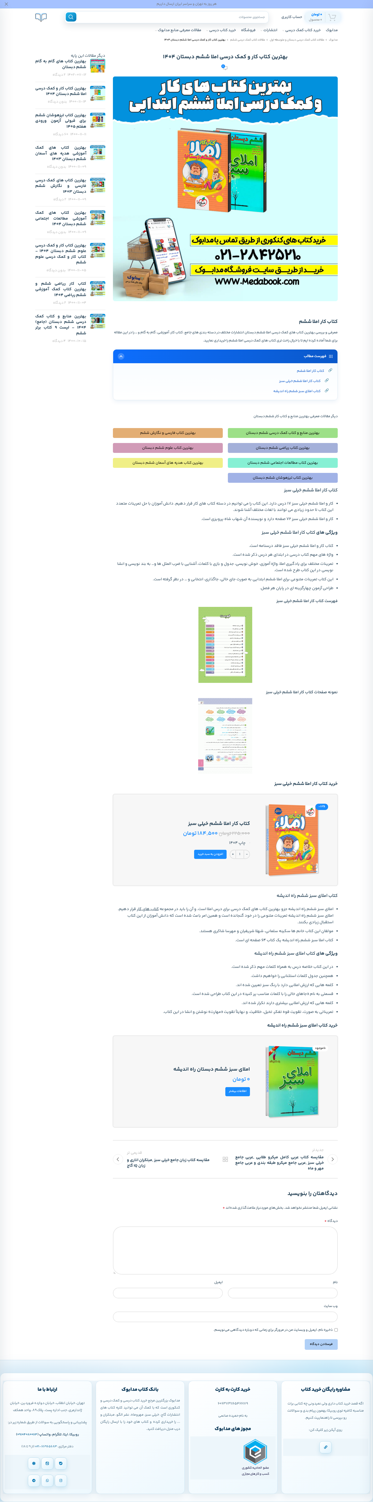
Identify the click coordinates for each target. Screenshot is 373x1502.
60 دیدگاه (60, 134)
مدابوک (333, 40)
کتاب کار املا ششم (310, 371)
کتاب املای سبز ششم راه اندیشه (297, 391)
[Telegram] (34, 1481)
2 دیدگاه (59, 75)
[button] (210, 854)
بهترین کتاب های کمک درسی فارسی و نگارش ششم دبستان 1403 (60, 186)
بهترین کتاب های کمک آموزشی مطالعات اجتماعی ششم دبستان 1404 (60, 218)
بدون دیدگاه (57, 102)
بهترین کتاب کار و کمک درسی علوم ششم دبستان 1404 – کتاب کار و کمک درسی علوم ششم (60, 254)
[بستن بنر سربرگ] (6, 4)
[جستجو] (71, 17)
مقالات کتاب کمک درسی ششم (247, 40)
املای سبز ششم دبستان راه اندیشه (211, 1069)
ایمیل (218, 1282)
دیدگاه (331, 1221)
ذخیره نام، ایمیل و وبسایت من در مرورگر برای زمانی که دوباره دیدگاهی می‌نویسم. (273, 1330)
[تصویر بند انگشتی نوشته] (97, 68)
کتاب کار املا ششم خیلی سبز (300, 381)
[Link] (325, 1447)
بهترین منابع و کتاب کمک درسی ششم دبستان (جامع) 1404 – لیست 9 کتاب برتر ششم (60, 325)
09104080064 (27, 1434)
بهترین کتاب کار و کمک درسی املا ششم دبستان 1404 (60, 91)
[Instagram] (61, 1481)
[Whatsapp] (47, 1481)
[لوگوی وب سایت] (41, 17)
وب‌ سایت (331, 1306)
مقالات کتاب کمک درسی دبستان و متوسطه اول (296, 40)
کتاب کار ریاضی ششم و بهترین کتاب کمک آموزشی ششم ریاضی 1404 (60, 289)
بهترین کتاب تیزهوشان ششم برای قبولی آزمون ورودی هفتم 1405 (60, 121)
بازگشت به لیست (225, 1159)
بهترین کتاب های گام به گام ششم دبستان (60, 64)
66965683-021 (46, 1446)
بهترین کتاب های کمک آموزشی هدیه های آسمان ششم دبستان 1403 (60, 153)
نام (335, 1282)
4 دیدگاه (59, 341)
